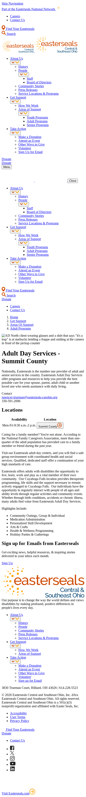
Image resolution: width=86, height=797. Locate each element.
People (22, 70)
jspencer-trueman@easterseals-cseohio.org (29, 397)
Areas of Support (29, 109)
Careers (15, 16)
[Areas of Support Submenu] (23, 113)
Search (11, 34)
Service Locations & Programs (38, 93)
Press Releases (28, 90)
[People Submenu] (23, 74)
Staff (30, 78)
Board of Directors (39, 82)
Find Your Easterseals (19, 29)
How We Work (28, 105)
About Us (16, 58)
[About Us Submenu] (15, 62)
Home (14, 317)
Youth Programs (37, 117)
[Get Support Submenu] (15, 101)
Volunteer (24, 148)
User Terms (17, 717)
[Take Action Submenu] (15, 133)
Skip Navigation (12, 3)
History (23, 66)
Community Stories (31, 86)
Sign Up (7, 563)
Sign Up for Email (30, 152)
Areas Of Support (21, 324)
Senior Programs (38, 125)
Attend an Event (29, 140)
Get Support (18, 97)
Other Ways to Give (31, 144)
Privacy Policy (19, 721)
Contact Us (17, 20)
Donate (6, 733)
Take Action (18, 128)
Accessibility (18, 713)
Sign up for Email (30, 680)
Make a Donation (29, 137)
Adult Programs (37, 121)
